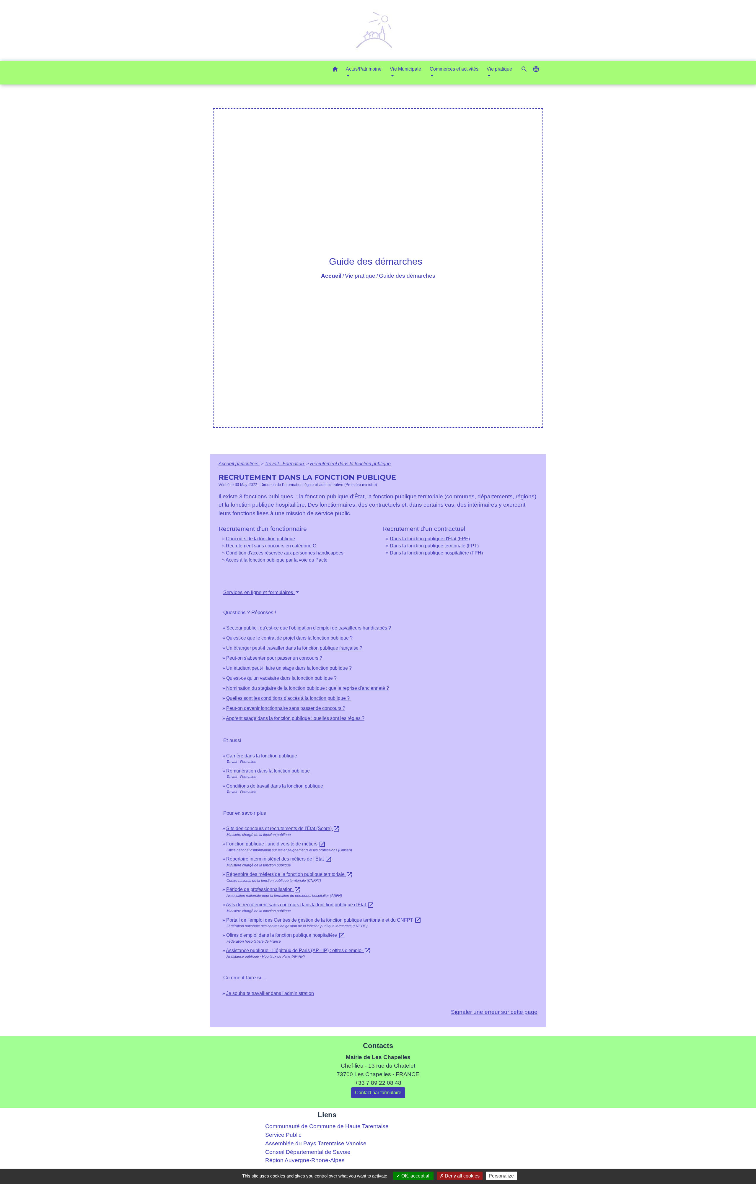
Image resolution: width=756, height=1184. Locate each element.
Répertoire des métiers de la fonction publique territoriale (289, 874)
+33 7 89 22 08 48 (378, 1083)
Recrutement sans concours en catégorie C (271, 545)
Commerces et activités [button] (454, 68)
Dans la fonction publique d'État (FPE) (430, 538)
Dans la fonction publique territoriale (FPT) (434, 545)
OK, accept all (415, 1175)
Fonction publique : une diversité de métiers (276, 843)
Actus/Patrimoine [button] (364, 68)
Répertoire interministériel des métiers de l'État (279, 858)
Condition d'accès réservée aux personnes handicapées (284, 552)
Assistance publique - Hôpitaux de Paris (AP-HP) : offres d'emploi (298, 950)
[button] (335, 70)
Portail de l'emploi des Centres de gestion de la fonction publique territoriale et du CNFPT (323, 920)
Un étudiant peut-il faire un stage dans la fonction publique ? (289, 668)
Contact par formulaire (378, 1092)
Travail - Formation (285, 463)
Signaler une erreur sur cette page (494, 1012)
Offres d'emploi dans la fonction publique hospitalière (285, 935)
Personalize (501, 1175)
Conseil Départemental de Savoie (308, 1152)
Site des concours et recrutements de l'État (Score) (283, 828)
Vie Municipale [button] (405, 68)
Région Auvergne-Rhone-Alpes (305, 1160)
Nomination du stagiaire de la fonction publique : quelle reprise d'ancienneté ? (307, 688)
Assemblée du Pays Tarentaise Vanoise (315, 1143)
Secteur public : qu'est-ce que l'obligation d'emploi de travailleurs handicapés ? (308, 627)
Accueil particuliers (239, 463)
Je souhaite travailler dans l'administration (270, 993)
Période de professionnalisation (263, 889)
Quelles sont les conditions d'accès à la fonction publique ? (288, 698)
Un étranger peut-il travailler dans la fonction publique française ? (294, 647)
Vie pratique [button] (499, 68)
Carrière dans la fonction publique (261, 755)
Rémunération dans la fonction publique (268, 770)
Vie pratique (360, 276)
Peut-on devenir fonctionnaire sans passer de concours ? (285, 708)
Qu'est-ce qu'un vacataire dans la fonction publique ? (281, 678)
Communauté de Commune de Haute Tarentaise (327, 1126)
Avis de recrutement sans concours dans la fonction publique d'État (300, 904)
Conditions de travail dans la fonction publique (274, 785)
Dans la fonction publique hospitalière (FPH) (436, 552)
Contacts (378, 1046)
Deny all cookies (462, 1175)
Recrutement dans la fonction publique (350, 463)
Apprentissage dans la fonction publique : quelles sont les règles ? (295, 718)
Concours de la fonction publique (260, 538)
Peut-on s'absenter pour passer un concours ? (274, 658)
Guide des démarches (407, 276)
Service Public (283, 1135)
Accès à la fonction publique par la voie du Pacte (277, 559)
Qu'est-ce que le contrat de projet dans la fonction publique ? (289, 637)
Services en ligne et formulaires (259, 592)
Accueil (331, 276)
